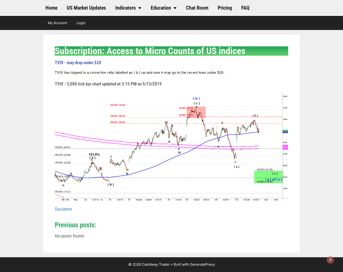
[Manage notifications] (330, 260)
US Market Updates (86, 8)
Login (81, 23)
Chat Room (197, 8)
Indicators (125, 8)
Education (161, 8)
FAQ (245, 8)
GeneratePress (202, 264)
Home (51, 8)
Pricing (225, 8)
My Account (57, 23)
